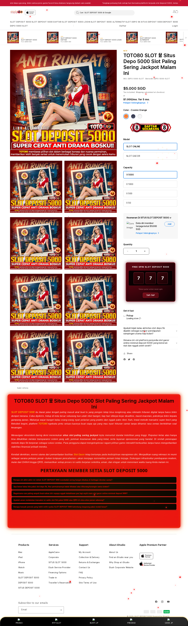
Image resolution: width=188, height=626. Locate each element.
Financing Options (57, 572)
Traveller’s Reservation (60, 583)
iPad (20, 557)
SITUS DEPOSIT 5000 (152, 22)
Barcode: (149, 79)
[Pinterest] (134, 360)
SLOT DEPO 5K (132, 22)
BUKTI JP (94, 623)
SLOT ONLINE (133, 146)
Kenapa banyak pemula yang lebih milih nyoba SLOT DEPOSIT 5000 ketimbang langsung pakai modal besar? (60, 507)
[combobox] (104, 12)
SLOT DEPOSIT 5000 (20, 22)
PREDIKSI (131, 623)
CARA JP (169, 623)
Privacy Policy (86, 578)
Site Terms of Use (87, 583)
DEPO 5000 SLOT (19, 26)
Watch (21, 567)
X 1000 (129, 184)
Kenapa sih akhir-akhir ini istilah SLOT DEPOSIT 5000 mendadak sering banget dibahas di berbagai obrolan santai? (62, 480)
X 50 (128, 203)
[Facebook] (125, 360)
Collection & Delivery (89, 557)
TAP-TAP (150, 295)
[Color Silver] (140, 116)
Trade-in (53, 578)
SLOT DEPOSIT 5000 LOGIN (76, 22)
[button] (20, 22)
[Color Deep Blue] (133, 116)
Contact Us (84, 567)
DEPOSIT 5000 (170, 22)
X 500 (129, 193)
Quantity (127, 244)
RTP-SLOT (56, 623)
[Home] (16, 12)
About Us (113, 552)
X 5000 (130, 174)
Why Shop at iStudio (119, 562)
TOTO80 (42, 424)
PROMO (19, 623)
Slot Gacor (79, 454)
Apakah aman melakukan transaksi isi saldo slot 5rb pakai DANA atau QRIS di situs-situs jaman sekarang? (58, 500)
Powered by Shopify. (161, 616)
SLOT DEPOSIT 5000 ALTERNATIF (108, 22)
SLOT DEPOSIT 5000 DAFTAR (47, 22)
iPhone (21, 562)
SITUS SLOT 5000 (58, 562)
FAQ (81, 572)
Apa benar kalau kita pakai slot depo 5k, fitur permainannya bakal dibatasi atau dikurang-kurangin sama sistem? (61, 486)
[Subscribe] (61, 609)
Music (21, 572)
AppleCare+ (54, 552)
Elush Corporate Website (121, 567)
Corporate (54, 557)
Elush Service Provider (59, 567)
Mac (20, 552)
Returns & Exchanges (89, 562)
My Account (85, 552)
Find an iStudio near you (121, 557)
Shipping (140, 92)
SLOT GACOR (133, 156)
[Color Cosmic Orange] (126, 116)
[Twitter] (130, 360)
